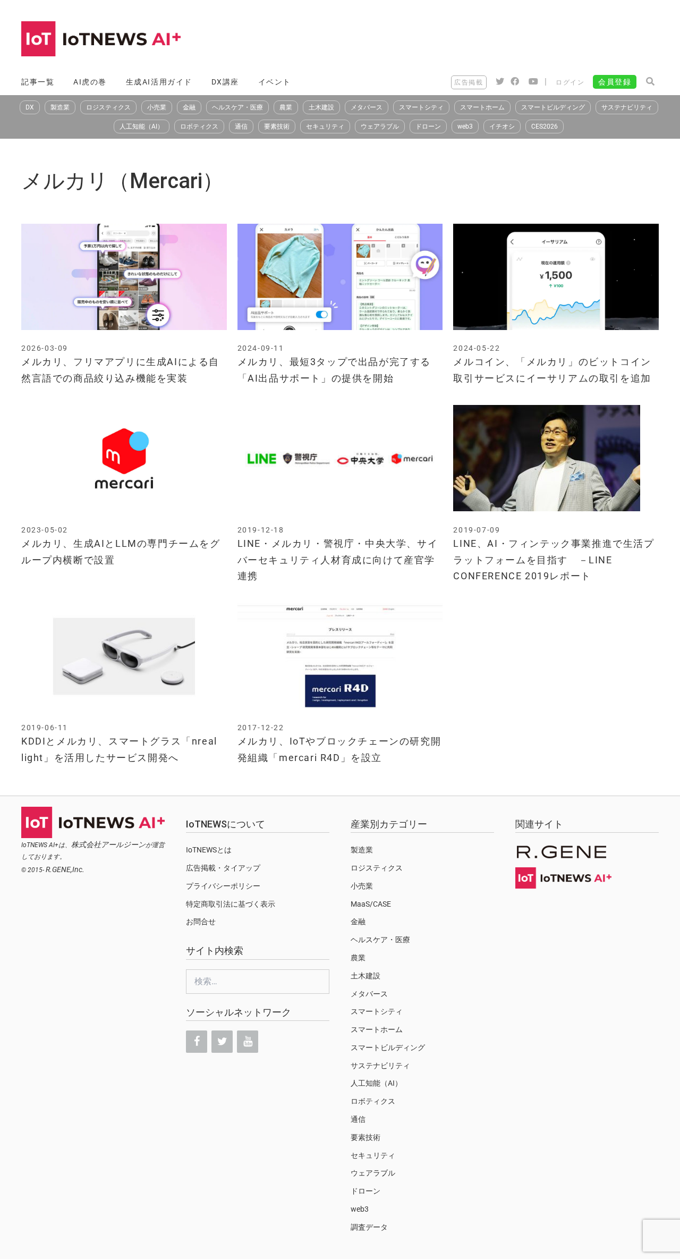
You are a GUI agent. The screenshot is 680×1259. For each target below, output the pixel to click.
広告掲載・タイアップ (223, 868)
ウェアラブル (380, 126)
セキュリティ (325, 126)
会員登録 (614, 82)
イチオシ (502, 126)
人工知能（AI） (142, 126)
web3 (465, 126)
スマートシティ (421, 107)
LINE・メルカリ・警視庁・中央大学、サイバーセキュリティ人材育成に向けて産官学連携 (337, 559)
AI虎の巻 (90, 82)
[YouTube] (247, 1041)
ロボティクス (199, 126)
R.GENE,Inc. (65, 869)
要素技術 (277, 126)
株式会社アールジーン (108, 844)
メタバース (366, 107)
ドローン (428, 126)
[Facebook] (196, 1041)
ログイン (570, 82)
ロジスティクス (108, 107)
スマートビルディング (553, 107)
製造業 (60, 107)
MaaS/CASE (371, 904)
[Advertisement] (465, 40)
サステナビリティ (626, 107)
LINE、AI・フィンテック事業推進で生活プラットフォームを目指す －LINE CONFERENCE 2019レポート (553, 559)
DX (30, 107)
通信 (241, 126)
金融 (189, 107)
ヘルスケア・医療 (237, 107)
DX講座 (225, 82)
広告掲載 (468, 82)
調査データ (369, 1227)
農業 (285, 107)
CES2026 (544, 126)
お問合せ (201, 921)
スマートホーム (482, 107)
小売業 (156, 107)
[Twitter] (222, 1041)
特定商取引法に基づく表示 (230, 904)
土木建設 (321, 107)
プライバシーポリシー (223, 886)
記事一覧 (37, 82)
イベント (274, 82)
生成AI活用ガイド (159, 82)
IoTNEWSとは (209, 850)
